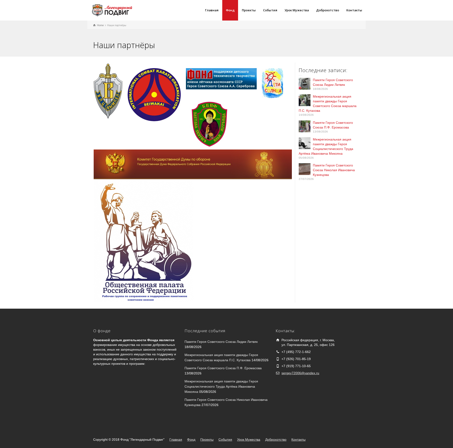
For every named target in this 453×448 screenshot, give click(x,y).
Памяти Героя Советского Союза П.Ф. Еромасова (223, 368)
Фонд (230, 10)
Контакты (354, 10)
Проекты (249, 10)
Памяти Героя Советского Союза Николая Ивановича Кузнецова (334, 170)
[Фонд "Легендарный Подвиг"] (112, 10)
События (270, 10)
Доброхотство (327, 10)
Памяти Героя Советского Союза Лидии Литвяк (221, 342)
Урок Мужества (297, 10)
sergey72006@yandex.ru (300, 373)
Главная (211, 10)
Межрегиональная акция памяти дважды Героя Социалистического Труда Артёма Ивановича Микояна (221, 386)
